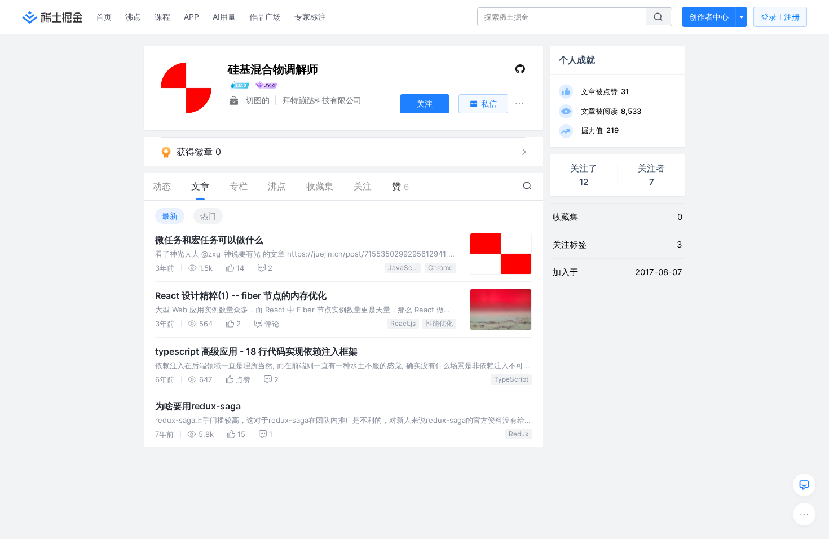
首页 (104, 16)
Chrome (440, 267)
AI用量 (224, 16)
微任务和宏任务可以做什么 (209, 239)
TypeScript (511, 379)
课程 (162, 16)
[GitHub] (520, 71)
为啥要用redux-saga (198, 406)
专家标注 (310, 16)
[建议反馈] (804, 485)
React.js (403, 323)
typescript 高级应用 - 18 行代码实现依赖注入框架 (256, 351)
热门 (208, 215)
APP (191, 16)
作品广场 (265, 16)
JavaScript (404, 267)
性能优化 (439, 323)
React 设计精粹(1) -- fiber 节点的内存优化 (241, 295)
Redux (518, 434)
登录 (780, 16)
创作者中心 (709, 16)
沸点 (133, 16)
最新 (170, 215)
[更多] (804, 514)
